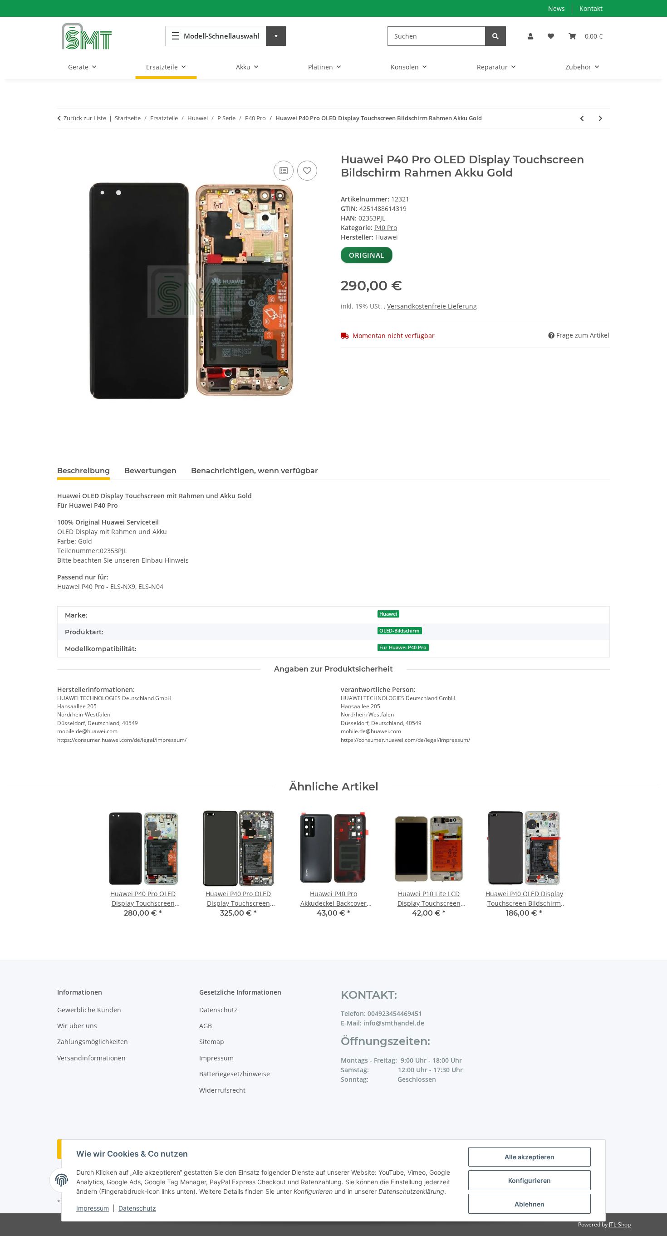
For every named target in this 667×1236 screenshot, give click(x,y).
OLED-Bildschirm (399, 631)
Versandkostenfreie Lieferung (432, 306)
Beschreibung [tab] (83, 470)
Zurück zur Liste (85, 118)
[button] (530, 36)
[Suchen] (495, 36)
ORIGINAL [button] (366, 255)
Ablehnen (529, 1204)
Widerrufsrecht (222, 1090)
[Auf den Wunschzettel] (307, 171)
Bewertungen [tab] (150, 470)
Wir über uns (77, 1025)
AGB (205, 1025)
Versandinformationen (91, 1058)
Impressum (92, 1208)
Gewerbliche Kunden (89, 1009)
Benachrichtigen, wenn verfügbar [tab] (254, 470)
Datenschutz (137, 1208)
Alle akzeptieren (529, 1157)
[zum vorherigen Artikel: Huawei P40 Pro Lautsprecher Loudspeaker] (582, 118)
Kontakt (591, 8)
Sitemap (211, 1041)
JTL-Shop (620, 1224)
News (556, 8)
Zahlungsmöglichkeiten (92, 1041)
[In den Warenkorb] (64, 148)
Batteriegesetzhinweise (234, 1073)
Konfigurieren (529, 1180)
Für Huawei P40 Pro (403, 647)
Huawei (388, 614)
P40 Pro (385, 227)
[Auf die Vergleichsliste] (284, 171)
